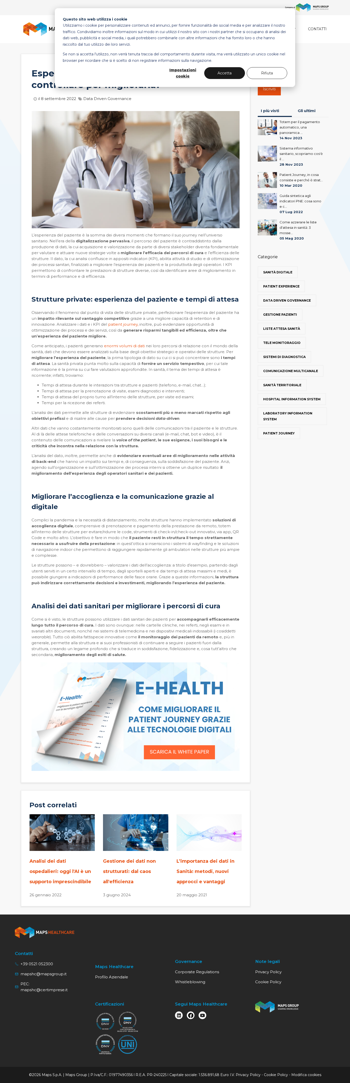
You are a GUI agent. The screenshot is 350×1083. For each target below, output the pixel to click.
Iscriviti (269, 88)
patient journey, (123, 324)
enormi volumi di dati (124, 345)
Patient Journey (279, 433)
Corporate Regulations (197, 971)
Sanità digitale (277, 272)
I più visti (270, 110)
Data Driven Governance (107, 98)
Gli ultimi (306, 110)
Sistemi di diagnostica (284, 357)
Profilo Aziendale (111, 977)
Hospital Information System (292, 399)
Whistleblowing (190, 981)
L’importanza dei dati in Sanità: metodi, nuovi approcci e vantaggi (205, 871)
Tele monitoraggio (282, 343)
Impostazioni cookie (182, 73)
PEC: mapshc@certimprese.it (44, 986)
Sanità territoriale (282, 385)
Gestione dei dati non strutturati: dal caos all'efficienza (129, 871)
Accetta (225, 73)
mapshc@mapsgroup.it (43, 973)
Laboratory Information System (287, 416)
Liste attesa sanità (281, 329)
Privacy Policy (268, 971)
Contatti (317, 29)
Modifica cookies (306, 1074)
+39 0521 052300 (36, 963)
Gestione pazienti (280, 314)
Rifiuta (267, 73)
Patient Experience (281, 286)
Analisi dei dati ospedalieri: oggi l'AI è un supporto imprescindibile (60, 871)
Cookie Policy (268, 981)
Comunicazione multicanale (290, 371)
